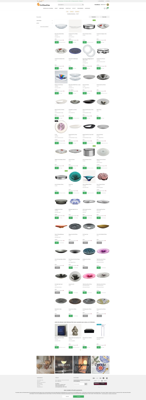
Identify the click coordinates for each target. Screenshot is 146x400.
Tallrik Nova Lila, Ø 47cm (101, 259)
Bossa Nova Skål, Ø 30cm (59, 33)
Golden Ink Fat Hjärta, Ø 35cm (60, 159)
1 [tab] (80, 351)
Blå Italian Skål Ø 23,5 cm (73, 209)
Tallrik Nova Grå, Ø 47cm (101, 284)
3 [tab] (82, 351)
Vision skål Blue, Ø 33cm (87, 184)
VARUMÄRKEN (80, 8)
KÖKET (56, 8)
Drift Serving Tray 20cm (87, 209)
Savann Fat (71, 184)
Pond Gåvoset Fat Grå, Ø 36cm (74, 259)
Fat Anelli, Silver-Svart (58, 284)
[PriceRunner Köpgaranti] (100, 384)
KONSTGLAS (68, 8)
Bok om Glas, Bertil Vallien (59, 337)
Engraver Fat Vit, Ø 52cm (101, 159)
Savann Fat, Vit (71, 284)
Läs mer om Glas (40, 384)
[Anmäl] (85, 384)
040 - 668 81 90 (41, 0)
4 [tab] (83, 351)
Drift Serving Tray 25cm (101, 209)
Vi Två (56, 134)
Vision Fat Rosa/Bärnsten (59, 234)
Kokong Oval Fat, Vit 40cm (59, 109)
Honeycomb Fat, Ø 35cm (101, 84)
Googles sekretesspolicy (113, 393)
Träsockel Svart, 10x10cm (87, 337)
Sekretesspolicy (39, 383)
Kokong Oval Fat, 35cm (73, 134)
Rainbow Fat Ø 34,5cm (59, 84)
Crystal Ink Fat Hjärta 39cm (59, 58)
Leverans (38, 385)
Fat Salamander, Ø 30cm (87, 309)
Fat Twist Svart (85, 234)
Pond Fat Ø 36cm (86, 84)
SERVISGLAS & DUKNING (48, 8)
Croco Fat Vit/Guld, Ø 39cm (102, 234)
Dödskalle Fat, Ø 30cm (73, 109)
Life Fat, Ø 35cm (72, 159)
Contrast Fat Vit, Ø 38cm (73, 33)
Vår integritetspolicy (105, 393)
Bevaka (71, 242)
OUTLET (74, 8)
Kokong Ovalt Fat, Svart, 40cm (88, 134)
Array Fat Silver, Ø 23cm (87, 159)
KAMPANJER (87, 8)
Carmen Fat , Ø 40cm (72, 309)
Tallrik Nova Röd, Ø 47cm (87, 284)
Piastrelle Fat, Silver (58, 309)
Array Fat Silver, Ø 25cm (59, 184)
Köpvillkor (39, 381)
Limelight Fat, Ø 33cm (59, 209)
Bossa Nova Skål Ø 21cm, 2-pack (74, 84)
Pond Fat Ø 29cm (100, 134)
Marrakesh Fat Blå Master (73, 58)
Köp (56, 42)
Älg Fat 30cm (99, 109)
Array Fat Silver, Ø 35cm (87, 33)
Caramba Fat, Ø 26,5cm (101, 58)
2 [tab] (81, 351)
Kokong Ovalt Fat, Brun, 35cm (88, 109)
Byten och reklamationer (41, 382)
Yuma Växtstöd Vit (100, 337)
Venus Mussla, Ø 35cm (101, 184)
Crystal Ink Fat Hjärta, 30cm (102, 33)
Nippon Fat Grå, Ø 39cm (73, 234)
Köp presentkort (40, 386)
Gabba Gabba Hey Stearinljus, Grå (75, 337)
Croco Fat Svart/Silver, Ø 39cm (60, 259)
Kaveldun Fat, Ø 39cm (87, 259)
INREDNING (61, 8)
